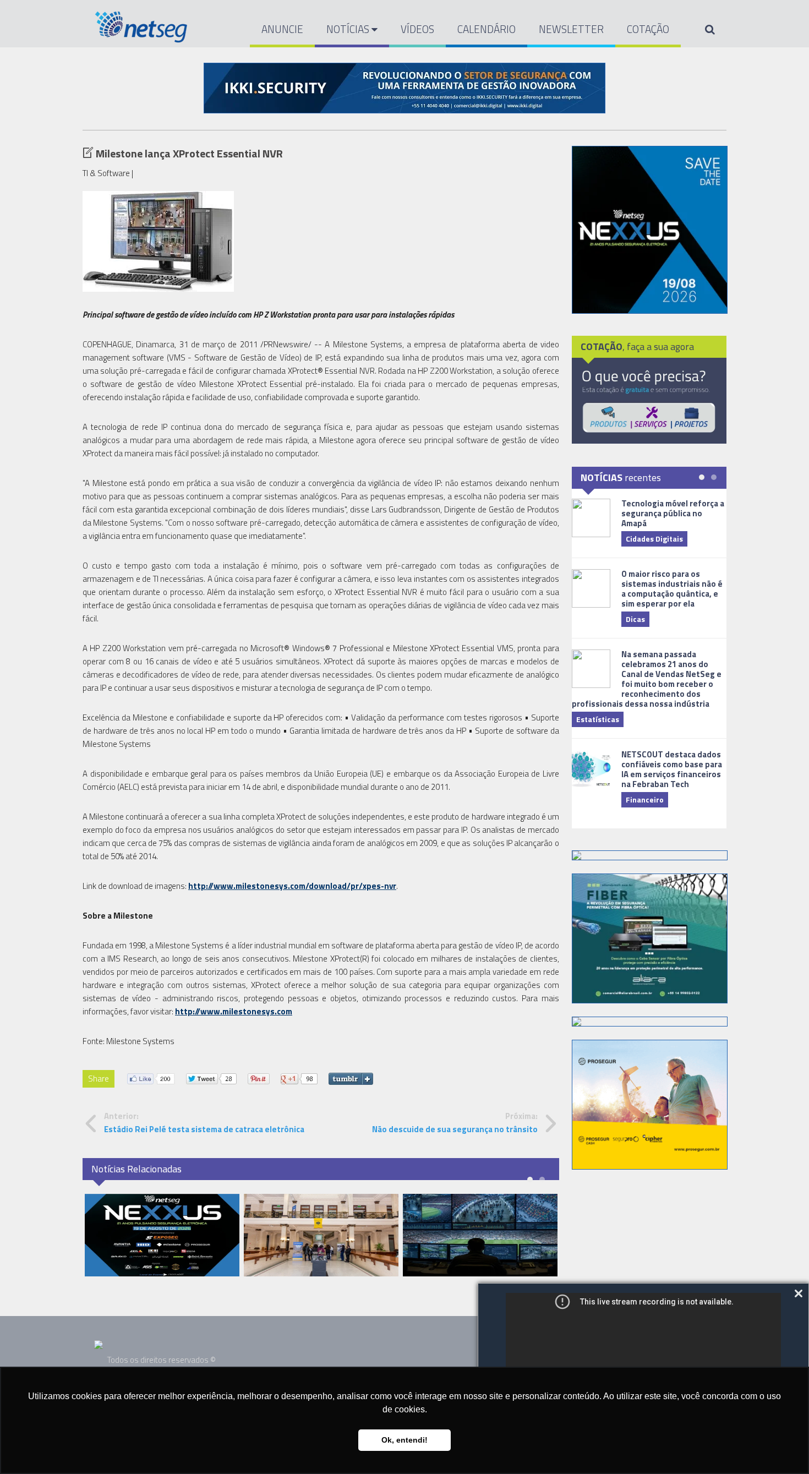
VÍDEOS (417, 29)
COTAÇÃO (648, 29)
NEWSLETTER (571, 29)
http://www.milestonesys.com (233, 1011)
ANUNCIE (282, 29)
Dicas (635, 619)
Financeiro (645, 799)
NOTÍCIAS (348, 29)
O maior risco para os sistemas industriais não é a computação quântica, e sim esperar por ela (672, 588)
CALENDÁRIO (486, 29)
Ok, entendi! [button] (404, 1439)
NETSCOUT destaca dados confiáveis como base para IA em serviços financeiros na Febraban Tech (671, 769)
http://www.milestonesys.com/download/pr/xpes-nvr (292, 886)
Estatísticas (597, 719)
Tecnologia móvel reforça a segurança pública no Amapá (672, 513)
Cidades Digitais (654, 538)
